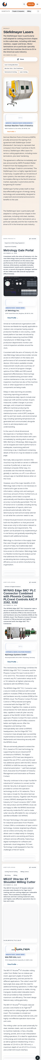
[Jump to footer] (37, 1058)
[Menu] (37, 4)
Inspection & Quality (10, 246)
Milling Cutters (24, 871)
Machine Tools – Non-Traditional (14, 68)
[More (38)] (38, 11)
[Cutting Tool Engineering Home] (5, 4)
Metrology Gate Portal (18, 250)
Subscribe (31, 4)
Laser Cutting (23, 72)
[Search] (24, 4)
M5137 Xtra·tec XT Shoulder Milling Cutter (19, 880)
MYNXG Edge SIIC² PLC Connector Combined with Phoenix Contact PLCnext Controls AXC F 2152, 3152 (20, 596)
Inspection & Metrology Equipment (14, 243)
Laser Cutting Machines (11, 64)
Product (6, 28)
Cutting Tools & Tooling (11, 871)
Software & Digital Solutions (12, 586)
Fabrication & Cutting (11, 72)
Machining (8, 875)
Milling (29, 11)
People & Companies (18, 11)
